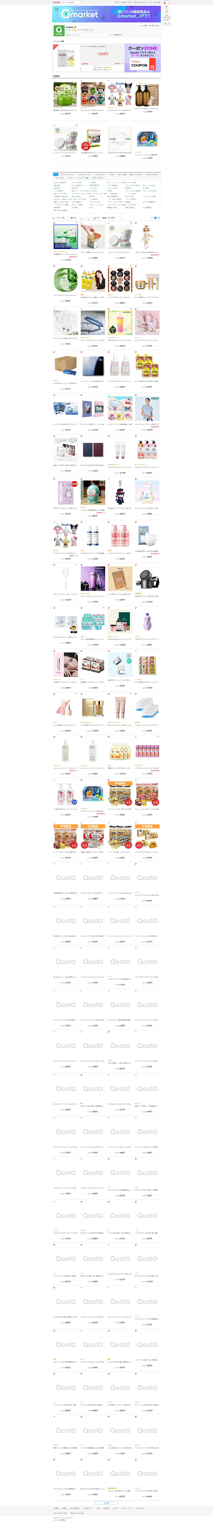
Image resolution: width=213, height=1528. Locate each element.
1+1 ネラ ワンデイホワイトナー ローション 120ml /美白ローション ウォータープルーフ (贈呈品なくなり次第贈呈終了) (120, 381)
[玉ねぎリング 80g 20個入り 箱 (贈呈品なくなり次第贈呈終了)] (93, 1088)
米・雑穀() (75, 207)
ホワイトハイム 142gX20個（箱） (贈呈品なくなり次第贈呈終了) (147, 1405)
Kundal (109, 550)
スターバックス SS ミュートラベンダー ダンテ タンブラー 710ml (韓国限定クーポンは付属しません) (93, 596)
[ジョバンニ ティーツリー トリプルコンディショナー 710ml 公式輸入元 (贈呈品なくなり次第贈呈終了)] (93, 750)
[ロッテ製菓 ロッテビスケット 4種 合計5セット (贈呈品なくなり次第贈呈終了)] (120, 1387)
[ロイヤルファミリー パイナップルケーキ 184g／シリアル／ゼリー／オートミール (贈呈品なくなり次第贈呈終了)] (66, 1131)
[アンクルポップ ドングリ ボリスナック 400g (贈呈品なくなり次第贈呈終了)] (93, 1045)
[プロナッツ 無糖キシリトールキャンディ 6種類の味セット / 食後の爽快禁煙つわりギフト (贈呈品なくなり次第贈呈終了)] (93, 237)
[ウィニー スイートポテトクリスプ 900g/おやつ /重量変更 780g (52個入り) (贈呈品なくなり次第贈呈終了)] (147, 1131)
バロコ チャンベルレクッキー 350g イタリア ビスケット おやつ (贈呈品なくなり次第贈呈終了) (93, 1317)
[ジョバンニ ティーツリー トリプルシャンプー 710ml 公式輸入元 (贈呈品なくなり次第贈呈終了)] (66, 750)
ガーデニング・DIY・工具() (115, 202)
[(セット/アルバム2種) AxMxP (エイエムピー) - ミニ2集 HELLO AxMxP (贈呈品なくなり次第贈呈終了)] (66, 409)
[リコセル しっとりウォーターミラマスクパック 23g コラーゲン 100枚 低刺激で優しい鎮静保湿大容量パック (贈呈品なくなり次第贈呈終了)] (147, 707)
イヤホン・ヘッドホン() (96, 205)
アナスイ (110, 294)
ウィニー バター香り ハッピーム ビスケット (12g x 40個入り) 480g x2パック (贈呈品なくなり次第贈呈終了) (120, 852)
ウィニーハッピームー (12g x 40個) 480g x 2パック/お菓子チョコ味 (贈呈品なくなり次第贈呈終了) (65, 852)
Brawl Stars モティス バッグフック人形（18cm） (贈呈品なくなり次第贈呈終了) (120, 508)
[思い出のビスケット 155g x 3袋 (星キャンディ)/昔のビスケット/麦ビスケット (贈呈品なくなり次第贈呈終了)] (66, 961)
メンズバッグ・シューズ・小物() (116, 205)
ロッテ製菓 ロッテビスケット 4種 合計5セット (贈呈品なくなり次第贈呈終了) (120, 1405)
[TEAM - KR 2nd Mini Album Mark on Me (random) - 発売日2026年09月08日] (93, 450)
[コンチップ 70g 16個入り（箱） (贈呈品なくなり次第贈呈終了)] (147, 1344)
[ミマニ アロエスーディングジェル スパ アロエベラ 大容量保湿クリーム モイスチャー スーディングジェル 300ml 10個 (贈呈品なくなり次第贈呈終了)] (66, 280)
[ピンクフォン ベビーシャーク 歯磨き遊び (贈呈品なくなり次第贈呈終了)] (147, 139)
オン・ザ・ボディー (140, 464)
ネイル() (93, 188)
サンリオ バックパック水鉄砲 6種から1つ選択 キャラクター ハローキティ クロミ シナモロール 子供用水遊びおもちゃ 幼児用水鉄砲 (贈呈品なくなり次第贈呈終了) (120, 424)
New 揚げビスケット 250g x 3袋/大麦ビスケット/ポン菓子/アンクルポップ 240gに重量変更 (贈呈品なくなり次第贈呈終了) (65, 936)
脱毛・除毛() (76, 196)
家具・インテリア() (60, 193)
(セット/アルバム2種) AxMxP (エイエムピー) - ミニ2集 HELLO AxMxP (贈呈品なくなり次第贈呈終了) (65, 424)
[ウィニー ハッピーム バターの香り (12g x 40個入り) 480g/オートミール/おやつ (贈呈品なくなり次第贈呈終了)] (93, 1004)
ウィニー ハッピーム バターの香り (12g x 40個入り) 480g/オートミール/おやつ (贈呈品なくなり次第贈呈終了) (93, 1020)
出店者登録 (106, 1508)
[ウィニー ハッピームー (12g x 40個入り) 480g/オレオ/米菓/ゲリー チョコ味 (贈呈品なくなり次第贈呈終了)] (120, 877)
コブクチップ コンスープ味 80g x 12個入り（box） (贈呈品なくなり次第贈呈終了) (147, 1491)
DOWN (169, 23)
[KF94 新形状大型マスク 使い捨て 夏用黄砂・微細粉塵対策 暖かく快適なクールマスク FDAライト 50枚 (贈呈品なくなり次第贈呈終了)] (147, 535)
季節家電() (57, 207)
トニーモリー (138, 294)
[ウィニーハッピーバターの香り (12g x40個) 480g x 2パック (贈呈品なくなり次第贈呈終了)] (120, 793)
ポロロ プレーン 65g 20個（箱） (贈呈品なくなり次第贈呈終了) (93, 1233)
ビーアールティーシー (114, 722)
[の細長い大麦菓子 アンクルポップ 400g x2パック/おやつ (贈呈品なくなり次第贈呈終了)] (93, 836)
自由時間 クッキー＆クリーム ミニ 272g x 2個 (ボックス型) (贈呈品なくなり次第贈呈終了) (93, 682)
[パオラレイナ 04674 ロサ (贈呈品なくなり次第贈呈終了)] (147, 237)
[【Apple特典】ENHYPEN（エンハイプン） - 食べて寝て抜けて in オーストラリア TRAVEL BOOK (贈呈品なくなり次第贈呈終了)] (93, 139)
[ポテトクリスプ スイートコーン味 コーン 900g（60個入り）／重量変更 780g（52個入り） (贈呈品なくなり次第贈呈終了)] (120, 1301)
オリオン (137, 892)
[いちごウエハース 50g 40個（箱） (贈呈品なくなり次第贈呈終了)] (66, 1258)
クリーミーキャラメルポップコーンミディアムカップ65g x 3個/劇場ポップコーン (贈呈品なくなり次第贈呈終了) (65, 1061)
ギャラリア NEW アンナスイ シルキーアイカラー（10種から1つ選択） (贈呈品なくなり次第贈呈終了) (120, 297)
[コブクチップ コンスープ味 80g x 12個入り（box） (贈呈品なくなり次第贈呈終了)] (147, 1473)
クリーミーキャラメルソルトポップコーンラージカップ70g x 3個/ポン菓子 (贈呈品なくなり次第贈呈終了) (93, 1147)
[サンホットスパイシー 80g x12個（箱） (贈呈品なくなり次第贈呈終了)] (147, 1430)
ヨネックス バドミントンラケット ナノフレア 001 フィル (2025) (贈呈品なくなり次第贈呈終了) (65, 594)
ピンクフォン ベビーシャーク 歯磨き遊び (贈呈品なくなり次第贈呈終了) (147, 155)
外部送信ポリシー (88, 1508)
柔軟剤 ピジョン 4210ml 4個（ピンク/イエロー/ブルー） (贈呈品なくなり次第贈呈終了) (120, 768)
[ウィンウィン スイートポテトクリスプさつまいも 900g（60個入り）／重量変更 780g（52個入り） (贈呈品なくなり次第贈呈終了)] (120, 1131)
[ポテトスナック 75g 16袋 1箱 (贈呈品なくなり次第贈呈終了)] (66, 1344)
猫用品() (128, 202)
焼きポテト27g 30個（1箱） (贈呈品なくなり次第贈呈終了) (93, 1276)
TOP (165, 24)
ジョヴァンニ (57, 765)
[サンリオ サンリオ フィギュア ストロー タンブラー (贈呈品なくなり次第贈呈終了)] (147, 323)
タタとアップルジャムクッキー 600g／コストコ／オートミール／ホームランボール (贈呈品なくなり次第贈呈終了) (120, 1274)
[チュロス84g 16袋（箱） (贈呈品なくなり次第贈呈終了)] (66, 1301)
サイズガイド (167, 20)
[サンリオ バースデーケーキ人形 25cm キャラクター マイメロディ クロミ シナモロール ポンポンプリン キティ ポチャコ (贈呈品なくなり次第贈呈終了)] (120, 94)
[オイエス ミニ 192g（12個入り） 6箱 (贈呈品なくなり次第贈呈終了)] (147, 1172)
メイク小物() (58, 191)
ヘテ (82, 679)
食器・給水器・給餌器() (60, 210)
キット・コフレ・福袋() (133, 191)
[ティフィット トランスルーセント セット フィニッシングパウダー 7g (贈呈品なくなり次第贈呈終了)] (66, 139)
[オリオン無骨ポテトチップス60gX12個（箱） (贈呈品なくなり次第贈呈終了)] (120, 1430)
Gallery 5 (159, 218)
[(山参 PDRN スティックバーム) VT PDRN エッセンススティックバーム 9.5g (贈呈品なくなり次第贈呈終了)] (120, 664)
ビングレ (83, 1230)
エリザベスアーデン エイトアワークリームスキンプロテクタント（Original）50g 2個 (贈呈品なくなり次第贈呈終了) (120, 467)
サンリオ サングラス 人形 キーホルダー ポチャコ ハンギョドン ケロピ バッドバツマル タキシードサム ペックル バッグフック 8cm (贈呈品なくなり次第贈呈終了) (93, 110)
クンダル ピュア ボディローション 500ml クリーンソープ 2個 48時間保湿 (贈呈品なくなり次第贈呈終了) (120, 553)
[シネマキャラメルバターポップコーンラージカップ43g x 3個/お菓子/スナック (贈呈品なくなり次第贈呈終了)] (93, 1172)
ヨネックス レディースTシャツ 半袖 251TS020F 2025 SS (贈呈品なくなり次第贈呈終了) (147, 424)
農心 (82, 1103)
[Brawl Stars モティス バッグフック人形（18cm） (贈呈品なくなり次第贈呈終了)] (120, 492)
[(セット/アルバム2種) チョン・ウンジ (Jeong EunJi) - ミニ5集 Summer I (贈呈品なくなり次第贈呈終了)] (93, 409)
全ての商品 (111, 218)
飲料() (57, 188)
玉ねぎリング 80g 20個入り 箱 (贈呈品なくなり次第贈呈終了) (93, 1106)
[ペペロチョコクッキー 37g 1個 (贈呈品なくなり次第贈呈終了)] (120, 961)
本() (110, 191)
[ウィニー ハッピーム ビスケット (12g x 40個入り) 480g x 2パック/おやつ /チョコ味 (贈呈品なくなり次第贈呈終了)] (147, 793)
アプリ (144, 2)
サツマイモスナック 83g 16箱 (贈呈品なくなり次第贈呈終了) (65, 1489)
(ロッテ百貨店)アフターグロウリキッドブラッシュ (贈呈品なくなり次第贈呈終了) (65, 725)
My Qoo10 (123, 2)
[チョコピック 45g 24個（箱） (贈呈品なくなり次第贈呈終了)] (93, 1387)
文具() (75, 188)
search (110, 34)
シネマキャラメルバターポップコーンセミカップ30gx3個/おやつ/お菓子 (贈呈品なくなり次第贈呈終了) (93, 977)
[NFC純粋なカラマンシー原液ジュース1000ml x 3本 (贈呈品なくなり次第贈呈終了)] (93, 280)
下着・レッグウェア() (79, 199)
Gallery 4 (155, 218)
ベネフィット (57, 679)
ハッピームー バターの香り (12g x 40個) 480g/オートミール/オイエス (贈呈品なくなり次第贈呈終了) (93, 936)
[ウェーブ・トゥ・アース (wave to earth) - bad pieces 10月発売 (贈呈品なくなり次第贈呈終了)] (93, 366)
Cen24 (82, 550)
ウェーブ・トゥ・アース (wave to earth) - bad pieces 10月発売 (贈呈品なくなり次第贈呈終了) (93, 381)
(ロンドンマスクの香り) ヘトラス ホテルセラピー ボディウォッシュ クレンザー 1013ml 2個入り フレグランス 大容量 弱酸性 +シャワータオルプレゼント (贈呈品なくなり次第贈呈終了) (147, 108)
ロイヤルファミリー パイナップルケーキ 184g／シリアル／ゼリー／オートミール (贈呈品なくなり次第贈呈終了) (65, 1147)
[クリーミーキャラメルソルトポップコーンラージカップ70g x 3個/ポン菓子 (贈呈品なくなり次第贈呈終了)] (93, 1131)
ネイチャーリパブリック (60, 251)
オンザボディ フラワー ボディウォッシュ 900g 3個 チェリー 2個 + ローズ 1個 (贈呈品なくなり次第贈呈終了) (147, 467)
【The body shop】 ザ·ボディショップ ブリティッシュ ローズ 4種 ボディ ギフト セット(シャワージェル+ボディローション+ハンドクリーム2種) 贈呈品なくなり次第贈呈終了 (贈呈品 (120, 639)
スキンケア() (76, 182)
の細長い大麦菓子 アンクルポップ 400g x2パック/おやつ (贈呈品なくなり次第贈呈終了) (93, 852)
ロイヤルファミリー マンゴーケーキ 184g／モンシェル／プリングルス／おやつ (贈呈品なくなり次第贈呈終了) (65, 1188)
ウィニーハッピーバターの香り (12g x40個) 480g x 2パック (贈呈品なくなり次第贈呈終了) (120, 809)
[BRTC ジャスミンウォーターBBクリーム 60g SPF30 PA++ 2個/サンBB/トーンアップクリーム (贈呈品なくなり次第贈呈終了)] (120, 707)
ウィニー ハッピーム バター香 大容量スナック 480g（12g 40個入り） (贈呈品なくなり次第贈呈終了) (147, 936)
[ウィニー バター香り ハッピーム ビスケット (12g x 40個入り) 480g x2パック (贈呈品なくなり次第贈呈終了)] (120, 836)
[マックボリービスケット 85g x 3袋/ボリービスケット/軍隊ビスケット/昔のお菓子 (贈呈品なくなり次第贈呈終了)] (93, 877)
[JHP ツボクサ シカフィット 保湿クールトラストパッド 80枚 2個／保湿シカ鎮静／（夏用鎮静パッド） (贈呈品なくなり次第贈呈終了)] (66, 621)
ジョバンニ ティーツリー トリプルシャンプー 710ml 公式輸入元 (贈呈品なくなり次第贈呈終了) (65, 768)
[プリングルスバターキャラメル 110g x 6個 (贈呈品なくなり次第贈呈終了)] (147, 750)
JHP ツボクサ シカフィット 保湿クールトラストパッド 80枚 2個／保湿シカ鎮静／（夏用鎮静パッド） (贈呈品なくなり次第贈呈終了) (65, 637)
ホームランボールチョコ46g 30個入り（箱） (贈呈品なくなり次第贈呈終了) (147, 1276)
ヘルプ (150, 2)
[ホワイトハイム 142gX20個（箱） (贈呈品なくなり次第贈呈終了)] (147, 1387)
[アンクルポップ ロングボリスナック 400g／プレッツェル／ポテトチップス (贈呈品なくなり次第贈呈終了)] (120, 1088)
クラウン (137, 1402)
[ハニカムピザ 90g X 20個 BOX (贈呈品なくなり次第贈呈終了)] (120, 1344)
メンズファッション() (149, 196)
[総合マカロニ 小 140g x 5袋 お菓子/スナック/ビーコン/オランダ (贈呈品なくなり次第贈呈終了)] (93, 1473)
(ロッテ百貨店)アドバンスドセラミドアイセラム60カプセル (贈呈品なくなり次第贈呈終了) (93, 725)
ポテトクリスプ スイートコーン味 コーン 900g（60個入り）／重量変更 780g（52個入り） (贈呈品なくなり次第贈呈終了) (120, 1317)
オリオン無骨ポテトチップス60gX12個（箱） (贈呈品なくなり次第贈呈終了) (120, 1448)
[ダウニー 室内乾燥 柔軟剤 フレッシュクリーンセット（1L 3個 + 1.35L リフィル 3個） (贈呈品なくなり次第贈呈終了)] (93, 621)
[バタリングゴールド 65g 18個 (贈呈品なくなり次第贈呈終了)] (120, 1172)
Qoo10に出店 (156, 2)
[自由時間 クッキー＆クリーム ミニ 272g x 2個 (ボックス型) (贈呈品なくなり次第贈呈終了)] (93, 664)
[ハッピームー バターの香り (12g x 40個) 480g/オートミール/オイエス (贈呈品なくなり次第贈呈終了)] (93, 920)
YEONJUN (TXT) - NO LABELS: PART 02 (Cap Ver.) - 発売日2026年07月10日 (120, 153)
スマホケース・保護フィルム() (63, 199)
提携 (98, 1508)
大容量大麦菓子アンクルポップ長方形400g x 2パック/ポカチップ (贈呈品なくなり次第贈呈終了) (65, 893)
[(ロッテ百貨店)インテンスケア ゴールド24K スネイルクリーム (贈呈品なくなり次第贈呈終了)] (147, 280)
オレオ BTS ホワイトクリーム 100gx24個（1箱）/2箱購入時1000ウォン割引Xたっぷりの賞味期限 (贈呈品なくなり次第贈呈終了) (65, 383)
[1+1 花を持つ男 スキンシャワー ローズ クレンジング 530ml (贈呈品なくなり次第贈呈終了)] (66, 793)
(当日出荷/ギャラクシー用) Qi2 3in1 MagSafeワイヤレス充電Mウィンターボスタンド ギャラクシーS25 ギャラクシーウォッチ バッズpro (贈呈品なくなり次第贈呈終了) (147, 596)
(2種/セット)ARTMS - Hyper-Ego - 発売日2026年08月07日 (65, 465)
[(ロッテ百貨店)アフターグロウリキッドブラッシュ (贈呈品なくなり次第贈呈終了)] (66, 707)
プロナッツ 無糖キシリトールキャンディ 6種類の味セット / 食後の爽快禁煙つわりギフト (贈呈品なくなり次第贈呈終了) (93, 252)
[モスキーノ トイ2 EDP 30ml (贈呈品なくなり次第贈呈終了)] (66, 58)
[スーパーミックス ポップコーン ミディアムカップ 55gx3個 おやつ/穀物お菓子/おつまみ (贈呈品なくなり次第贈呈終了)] (120, 920)
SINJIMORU (138, 593)
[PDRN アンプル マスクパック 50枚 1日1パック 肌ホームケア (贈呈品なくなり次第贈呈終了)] (66, 492)
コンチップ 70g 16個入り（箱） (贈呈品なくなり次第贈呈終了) (147, 1360)
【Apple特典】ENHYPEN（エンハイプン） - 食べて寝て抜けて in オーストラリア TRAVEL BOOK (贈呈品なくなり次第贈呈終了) (93, 153)
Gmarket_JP (71, 27)
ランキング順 (60, 218)
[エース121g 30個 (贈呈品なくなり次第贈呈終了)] (93, 1430)
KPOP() (128, 188)
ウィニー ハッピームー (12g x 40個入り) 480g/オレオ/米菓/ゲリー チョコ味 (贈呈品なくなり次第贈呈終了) (120, 893)
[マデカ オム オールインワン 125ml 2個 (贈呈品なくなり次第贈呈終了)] (93, 535)
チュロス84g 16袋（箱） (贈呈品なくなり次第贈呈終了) (65, 1317)
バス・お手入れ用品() (114, 199)
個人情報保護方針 (75, 1508)
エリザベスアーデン (113, 464)
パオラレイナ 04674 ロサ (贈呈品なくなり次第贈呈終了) (147, 252)
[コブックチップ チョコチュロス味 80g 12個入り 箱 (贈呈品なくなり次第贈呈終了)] (147, 877)
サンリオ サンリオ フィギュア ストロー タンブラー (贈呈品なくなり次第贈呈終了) (147, 340)
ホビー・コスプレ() (149, 191)
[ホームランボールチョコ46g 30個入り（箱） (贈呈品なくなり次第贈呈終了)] (147, 1258)
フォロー (91, 29)
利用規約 (64, 1508)
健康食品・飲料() (112, 207)
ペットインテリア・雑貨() (61, 205)
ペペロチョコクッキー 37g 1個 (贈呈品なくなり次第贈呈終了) (120, 979)
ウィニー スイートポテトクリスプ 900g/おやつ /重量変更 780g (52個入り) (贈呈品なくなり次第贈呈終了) (147, 1147)
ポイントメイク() (149, 185)
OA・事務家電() (147, 207)
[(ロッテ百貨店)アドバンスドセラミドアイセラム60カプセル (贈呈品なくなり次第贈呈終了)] (93, 707)
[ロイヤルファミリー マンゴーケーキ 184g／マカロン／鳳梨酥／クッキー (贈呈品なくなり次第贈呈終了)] (147, 1004)
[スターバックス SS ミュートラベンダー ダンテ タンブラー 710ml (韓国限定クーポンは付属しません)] (93, 578)
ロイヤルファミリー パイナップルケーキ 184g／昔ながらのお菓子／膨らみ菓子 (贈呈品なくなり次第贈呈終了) (65, 1104)
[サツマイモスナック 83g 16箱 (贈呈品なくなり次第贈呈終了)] (66, 1473)
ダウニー (83, 636)
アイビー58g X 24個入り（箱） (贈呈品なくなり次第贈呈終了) (120, 1233)
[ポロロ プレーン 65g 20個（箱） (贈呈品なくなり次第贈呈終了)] (93, 1215)
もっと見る (106, 1503)
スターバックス (85, 337)
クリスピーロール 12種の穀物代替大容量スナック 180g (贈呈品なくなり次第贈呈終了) (120, 1020)
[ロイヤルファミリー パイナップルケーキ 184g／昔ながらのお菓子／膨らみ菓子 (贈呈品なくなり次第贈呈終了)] (66, 1088)
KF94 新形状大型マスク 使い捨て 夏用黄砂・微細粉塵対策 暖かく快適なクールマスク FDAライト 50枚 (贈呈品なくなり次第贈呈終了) (147, 551)
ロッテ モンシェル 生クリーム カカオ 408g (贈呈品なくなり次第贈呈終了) (93, 1362)
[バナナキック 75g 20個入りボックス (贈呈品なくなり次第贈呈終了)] (120, 1473)
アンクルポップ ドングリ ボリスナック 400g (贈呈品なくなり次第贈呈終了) (93, 1061)
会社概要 (56, 1508)
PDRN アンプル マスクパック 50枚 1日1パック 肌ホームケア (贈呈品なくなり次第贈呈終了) (65, 508)
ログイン (117, 2)
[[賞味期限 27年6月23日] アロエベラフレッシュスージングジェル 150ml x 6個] (66, 94)
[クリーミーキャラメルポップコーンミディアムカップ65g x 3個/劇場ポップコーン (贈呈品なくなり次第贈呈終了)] (66, 1045)
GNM (82, 294)
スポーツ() (132, 182)
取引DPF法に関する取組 (60, 1513)
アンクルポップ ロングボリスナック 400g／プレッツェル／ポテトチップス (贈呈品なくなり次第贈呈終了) (120, 1104)
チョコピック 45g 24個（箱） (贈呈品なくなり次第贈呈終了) (93, 1405)
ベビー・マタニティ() (132, 185)
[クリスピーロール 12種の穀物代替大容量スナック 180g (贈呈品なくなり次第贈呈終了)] (120, 1004)
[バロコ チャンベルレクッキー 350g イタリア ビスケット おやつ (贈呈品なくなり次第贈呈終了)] (93, 1301)
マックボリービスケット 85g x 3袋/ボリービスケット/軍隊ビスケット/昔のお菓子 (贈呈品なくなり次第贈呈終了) (93, 893)
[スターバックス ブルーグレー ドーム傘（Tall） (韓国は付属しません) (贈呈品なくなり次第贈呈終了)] (93, 323)
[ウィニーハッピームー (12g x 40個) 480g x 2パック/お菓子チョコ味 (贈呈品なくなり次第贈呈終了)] (66, 836)
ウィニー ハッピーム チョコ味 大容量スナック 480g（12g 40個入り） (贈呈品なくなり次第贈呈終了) (65, 1020)
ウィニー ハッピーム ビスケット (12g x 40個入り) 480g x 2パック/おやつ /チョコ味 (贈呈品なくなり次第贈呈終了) (147, 809)
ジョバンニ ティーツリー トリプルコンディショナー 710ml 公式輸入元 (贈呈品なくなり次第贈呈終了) (93, 768)
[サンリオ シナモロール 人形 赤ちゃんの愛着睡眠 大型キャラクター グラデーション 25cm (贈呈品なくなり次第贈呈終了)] (147, 492)
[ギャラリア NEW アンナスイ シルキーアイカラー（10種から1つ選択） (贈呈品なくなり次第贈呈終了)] (120, 280)
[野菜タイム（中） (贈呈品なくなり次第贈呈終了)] (66, 1430)
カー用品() (94, 199)
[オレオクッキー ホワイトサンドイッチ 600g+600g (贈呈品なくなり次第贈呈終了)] (66, 1215)
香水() (92, 196)
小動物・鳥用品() (130, 207)
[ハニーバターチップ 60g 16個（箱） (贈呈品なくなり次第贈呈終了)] (147, 1215)
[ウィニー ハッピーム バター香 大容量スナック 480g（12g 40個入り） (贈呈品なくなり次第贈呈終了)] (147, 920)
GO (98, 218)
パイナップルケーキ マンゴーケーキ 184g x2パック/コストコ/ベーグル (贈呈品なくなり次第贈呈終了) (147, 977)
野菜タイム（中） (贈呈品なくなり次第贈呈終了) (65, 1448)
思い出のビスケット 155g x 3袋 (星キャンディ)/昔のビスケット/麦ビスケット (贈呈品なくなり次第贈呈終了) (65, 977)
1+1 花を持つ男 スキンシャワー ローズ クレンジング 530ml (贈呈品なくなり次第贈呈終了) (65, 809)
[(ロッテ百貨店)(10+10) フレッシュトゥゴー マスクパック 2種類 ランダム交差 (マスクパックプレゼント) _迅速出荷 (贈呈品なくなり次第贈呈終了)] (147, 664)
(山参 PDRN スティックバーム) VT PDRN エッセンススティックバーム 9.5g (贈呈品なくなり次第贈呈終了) (120, 680)
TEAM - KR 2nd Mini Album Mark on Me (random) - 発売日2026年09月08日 (93, 465)
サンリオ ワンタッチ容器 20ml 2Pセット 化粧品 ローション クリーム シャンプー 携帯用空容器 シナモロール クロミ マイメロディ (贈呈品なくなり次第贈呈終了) (65, 338)
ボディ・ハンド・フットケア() (117, 182)
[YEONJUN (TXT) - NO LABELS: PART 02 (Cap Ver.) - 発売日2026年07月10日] (120, 139)
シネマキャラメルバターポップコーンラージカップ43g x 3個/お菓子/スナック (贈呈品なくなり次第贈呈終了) (93, 1188)
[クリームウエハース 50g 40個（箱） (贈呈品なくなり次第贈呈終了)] (66, 1387)
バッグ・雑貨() (112, 185)
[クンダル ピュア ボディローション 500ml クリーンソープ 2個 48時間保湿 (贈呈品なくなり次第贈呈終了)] (120, 535)
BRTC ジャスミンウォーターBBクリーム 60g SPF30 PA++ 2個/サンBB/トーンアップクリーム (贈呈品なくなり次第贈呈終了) (120, 725)
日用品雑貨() (94, 185)
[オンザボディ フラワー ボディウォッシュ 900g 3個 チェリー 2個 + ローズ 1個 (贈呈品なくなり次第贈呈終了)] (147, 450)
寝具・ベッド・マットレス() (80, 191)
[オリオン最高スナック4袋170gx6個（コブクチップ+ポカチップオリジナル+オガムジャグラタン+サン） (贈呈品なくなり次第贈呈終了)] (120, 1045)
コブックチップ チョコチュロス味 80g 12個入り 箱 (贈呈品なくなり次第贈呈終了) (147, 895)
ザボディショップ (112, 636)
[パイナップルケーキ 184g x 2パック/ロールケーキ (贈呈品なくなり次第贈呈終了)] (147, 836)
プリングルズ (138, 765)
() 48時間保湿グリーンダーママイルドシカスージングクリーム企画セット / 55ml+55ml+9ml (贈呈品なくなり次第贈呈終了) (65, 254)
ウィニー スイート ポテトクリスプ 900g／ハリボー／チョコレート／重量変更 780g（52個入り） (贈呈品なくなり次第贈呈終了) (147, 1061)
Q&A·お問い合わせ (154, 25)
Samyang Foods (112, 1488)
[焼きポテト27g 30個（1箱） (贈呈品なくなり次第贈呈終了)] (93, 1258)
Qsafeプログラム (140, 1508)
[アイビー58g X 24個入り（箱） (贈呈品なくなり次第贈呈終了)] (120, 1215)
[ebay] (63, 1520)
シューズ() (132, 193)
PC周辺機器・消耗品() (61, 196)
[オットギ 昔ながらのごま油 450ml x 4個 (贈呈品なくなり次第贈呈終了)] (147, 366)
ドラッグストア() (94, 202)
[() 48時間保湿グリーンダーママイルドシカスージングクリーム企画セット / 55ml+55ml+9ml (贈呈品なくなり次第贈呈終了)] (66, 237)
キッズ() (146, 188)
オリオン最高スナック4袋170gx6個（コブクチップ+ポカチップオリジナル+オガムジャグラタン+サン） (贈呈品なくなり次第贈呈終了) (120, 1063)
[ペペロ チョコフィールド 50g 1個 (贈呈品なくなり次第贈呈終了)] (147, 1301)
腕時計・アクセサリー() (61, 202)
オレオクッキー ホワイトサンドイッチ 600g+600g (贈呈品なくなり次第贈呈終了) (65, 1233)
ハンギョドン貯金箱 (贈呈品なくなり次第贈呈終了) (93, 510)
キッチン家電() (76, 202)
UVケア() (93, 191)
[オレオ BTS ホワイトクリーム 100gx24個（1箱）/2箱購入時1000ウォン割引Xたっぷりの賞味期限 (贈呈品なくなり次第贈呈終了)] (66, 366)
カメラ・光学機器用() (149, 202)
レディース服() (130, 199)
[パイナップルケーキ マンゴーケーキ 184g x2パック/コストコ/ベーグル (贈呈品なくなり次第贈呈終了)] (147, 961)
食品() (57, 185)
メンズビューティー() (99, 193)
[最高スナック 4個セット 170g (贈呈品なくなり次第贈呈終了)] (147, 1088)
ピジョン (110, 765)
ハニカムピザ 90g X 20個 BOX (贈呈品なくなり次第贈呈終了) (120, 1362)
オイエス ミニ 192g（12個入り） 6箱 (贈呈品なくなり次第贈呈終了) (147, 1190)
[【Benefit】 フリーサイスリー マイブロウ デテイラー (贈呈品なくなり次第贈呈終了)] (66, 664)
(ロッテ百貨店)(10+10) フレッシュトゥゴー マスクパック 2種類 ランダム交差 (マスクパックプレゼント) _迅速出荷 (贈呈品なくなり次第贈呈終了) (147, 682)
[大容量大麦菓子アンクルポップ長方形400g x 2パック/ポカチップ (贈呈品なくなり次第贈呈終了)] (66, 877)
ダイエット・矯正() (77, 205)
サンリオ (83, 108)
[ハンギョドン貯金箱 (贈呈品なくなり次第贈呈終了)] (93, 492)
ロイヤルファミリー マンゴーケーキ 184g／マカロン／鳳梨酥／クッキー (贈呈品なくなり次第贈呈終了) (147, 1020)
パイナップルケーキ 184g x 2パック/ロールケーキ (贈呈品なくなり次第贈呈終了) (147, 852)
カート (166, 8)
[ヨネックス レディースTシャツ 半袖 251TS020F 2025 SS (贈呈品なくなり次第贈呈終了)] (147, 409)
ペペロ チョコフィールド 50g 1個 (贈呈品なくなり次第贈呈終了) (147, 1319)
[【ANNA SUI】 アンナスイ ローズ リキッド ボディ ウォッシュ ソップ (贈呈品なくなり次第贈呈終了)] (147, 621)
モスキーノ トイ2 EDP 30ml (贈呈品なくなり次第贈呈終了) (93, 46)
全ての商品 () (117, 34)
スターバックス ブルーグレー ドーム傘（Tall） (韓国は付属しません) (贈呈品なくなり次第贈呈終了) (93, 340)
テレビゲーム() (131, 205)
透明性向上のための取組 (77, 1513)
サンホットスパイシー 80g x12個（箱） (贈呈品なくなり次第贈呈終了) (147, 1448)
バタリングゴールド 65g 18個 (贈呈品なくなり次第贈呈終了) (120, 1190)
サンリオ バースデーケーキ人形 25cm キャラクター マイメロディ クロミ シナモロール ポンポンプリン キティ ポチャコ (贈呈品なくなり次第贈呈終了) (120, 110)
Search (81, 2)
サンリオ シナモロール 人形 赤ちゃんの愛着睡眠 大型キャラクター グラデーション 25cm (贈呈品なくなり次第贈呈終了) (147, 508)
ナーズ (55, 722)
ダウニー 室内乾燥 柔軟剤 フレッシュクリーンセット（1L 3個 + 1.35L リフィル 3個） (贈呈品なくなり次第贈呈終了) (93, 639)
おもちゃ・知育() (60, 182)
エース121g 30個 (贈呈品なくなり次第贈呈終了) (93, 1448)
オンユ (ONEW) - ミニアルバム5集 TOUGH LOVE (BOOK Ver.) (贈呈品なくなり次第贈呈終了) (120, 594)
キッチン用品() (77, 185)
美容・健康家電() (112, 196)
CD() (90, 207)
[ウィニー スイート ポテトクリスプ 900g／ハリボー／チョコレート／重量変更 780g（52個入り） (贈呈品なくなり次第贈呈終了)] (147, 1045)
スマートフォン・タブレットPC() (82, 193)
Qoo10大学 (115, 1508)
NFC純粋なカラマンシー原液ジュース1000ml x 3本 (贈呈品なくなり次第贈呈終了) (93, 297)
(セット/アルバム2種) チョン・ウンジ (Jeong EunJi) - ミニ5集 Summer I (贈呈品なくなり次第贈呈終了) (93, 424)
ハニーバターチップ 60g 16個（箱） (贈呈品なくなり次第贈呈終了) (147, 1233)
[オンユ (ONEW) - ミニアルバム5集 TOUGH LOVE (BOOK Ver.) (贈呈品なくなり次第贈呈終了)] (120, 578)
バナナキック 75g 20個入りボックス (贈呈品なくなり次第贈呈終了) (120, 1491)
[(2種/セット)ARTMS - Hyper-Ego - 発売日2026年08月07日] (66, 450)
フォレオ (55, 380)
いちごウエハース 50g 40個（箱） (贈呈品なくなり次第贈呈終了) (65, 1276)
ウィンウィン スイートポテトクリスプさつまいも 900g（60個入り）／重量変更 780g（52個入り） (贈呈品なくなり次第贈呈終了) (120, 1147)
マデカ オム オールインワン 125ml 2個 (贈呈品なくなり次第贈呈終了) (93, 553)
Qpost (138, 2)
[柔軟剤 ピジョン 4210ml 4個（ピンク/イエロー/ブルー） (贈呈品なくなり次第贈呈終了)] (120, 750)
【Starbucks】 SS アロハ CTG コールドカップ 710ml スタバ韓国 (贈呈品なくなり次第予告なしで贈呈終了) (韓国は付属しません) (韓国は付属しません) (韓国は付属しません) (120, 340)
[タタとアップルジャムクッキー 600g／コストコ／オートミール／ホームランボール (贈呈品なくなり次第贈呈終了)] (120, 1258)
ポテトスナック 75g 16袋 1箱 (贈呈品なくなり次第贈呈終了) (65, 1362)
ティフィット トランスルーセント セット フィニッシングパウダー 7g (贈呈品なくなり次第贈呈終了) (65, 153)
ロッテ (109, 976)
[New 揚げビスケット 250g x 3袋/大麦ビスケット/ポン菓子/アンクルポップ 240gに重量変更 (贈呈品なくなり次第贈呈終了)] (66, 920)
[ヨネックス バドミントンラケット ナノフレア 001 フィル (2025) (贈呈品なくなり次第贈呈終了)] (66, 578)
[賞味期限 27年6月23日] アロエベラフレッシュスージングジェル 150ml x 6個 (65, 110)
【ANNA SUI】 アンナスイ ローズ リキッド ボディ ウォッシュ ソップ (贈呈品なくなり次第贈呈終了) (147, 639)
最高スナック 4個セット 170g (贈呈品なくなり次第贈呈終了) (147, 1106)
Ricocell (137, 722)
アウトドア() (129, 196)
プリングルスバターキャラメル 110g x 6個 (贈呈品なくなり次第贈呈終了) (147, 768)
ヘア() (92, 182)
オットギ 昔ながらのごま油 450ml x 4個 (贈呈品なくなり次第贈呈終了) (147, 381)
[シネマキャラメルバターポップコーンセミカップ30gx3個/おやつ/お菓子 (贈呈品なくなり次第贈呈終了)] (93, 961)
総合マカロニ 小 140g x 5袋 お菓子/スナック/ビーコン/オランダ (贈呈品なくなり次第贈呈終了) (93, 1489)
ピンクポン (138, 152)
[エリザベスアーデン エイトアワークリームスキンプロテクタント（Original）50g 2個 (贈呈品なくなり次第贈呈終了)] (120, 450)
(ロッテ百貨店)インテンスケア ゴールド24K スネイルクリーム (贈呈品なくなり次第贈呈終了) (147, 297)
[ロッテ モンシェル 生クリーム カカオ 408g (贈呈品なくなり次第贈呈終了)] (93, 1344)
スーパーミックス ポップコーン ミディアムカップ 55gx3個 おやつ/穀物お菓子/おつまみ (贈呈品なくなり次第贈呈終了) (120, 936)
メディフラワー (58, 108)
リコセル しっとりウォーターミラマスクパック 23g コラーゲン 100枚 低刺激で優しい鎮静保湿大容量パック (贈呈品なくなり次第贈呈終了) (147, 725)
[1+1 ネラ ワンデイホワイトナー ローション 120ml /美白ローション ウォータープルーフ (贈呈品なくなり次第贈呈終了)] (120, 366)
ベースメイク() (112, 188)
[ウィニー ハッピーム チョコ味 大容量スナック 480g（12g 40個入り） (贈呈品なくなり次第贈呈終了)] (66, 1004)
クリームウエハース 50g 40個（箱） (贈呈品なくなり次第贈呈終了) (65, 1405)
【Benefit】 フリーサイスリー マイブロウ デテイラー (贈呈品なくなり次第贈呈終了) (65, 682)
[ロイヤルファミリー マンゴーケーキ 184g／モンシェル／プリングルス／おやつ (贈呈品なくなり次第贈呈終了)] (66, 1172)
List (152, 218)
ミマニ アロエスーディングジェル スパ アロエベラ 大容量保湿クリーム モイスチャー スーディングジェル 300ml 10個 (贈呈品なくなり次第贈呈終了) (65, 295)
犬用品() (113, 193)
